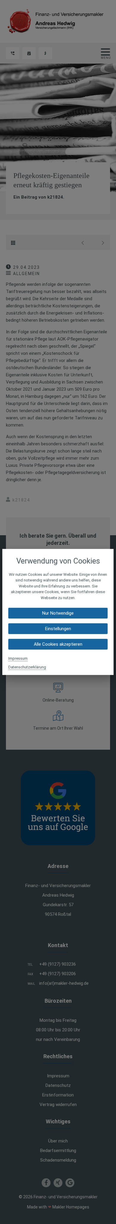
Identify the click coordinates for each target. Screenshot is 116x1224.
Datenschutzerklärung (27, 667)
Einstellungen (58, 628)
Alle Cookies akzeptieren (58, 644)
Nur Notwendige (58, 613)
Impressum (18, 658)
